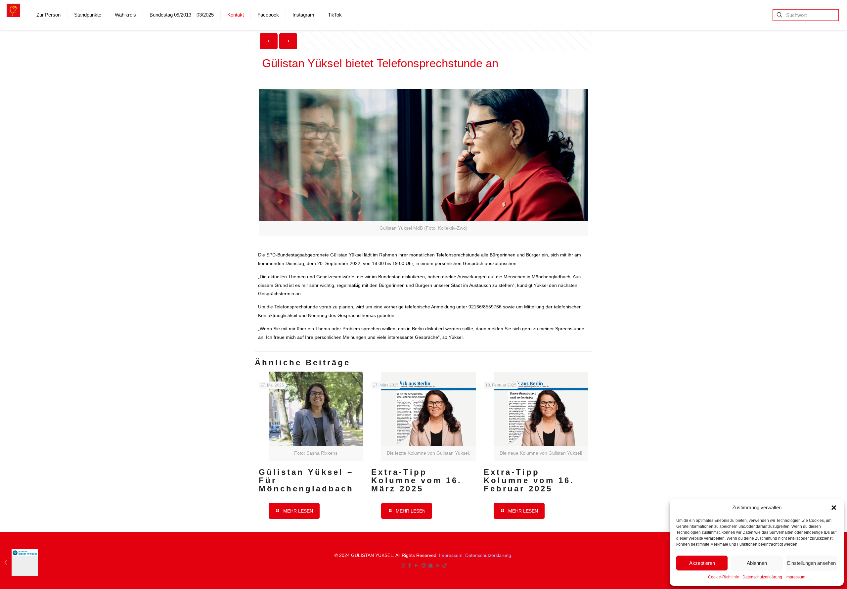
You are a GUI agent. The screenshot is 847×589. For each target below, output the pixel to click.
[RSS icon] (437, 565)
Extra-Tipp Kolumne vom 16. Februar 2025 (529, 480)
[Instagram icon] (423, 565)
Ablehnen (757, 563)
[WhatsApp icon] (402, 565)
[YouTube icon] (416, 565)
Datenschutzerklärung (762, 577)
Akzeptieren (702, 563)
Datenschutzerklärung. (489, 555)
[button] (833, 507)
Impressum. (452, 555)
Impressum (795, 577)
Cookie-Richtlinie (723, 577)
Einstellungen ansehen (811, 563)
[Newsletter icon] (430, 565)
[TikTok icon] (444, 565)
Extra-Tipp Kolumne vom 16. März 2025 (416, 480)
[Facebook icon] (409, 565)
